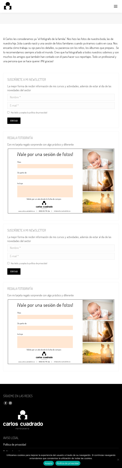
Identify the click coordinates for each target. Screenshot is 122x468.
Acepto (48, 463)
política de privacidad (38, 112)
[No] (118, 459)
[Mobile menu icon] (115, 6)
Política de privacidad (14, 444)
